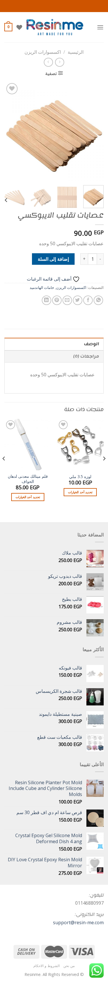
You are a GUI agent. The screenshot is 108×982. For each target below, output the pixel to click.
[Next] (9, 131)
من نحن (69, 965)
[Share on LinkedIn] (46, 300)
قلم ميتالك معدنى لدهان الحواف (28, 479)
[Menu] (100, 27)
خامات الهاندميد (42, 287)
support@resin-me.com (78, 922)
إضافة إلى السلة (53, 259)
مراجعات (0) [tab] (86, 356)
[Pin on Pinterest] (57, 300)
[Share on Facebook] (88, 300)
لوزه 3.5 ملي (80, 476)
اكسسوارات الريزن (42, 52)
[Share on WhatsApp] (98, 300)
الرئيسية (76, 52)
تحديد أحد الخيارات (80, 492)
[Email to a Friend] (67, 300)
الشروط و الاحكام (46, 965)
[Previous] (94, 131)
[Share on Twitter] (77, 300)
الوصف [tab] (91, 344)
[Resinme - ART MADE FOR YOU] (54, 27)
